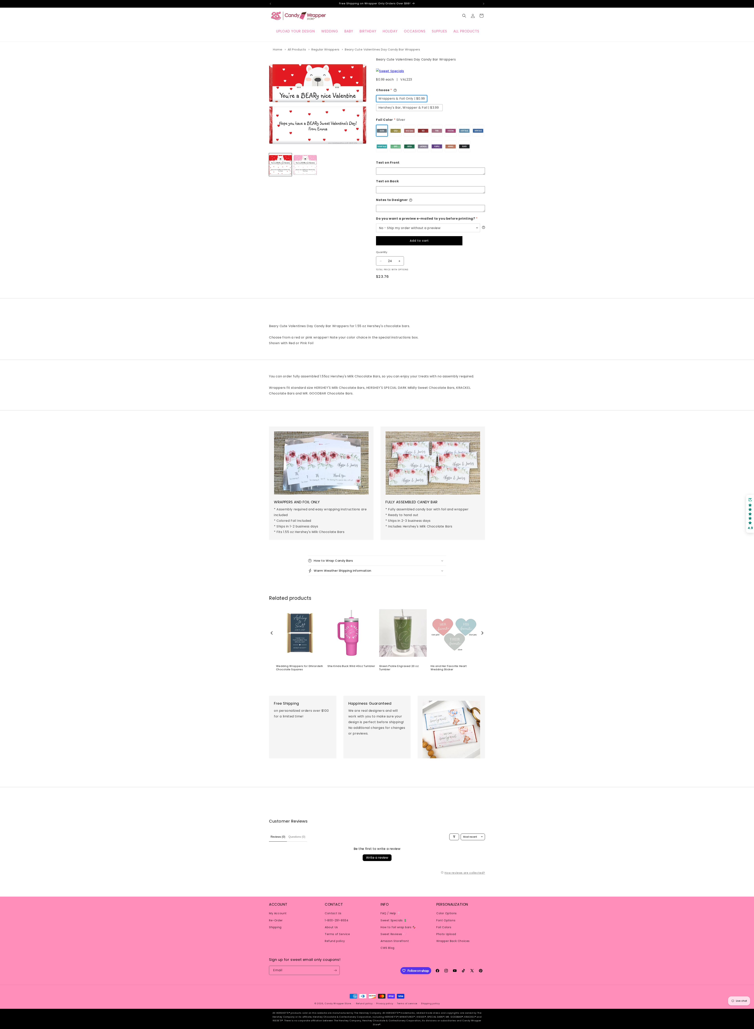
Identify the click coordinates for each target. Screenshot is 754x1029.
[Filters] (454, 836)
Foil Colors (443, 927)
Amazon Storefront (395, 941)
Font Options (445, 920)
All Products (297, 49)
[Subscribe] (335, 970)
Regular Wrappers (325, 49)
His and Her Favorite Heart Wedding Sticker (449, 668)
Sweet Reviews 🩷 (393, 934)
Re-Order (276, 920)
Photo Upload (446, 934)
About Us (331, 927)
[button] (464, 15)
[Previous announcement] (270, 3)
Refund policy (335, 941)
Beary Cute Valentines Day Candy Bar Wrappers (382, 49)
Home (277, 49)
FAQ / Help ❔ (390, 913)
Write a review (377, 857)
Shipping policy (430, 1003)
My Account (278, 913)
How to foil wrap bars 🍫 (398, 927)
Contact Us (333, 913)
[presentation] (272, 632)
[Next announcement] (483, 3)
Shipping (275, 927)
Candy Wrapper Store (338, 1003)
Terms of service (407, 1003)
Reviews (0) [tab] (278, 836)
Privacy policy (384, 1003)
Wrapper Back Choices (453, 941)
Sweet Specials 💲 (394, 920)
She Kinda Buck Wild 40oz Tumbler (351, 666)
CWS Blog (387, 948)
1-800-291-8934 (336, 920)
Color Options (446, 913)
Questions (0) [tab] (296, 836)
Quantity (381, 252)
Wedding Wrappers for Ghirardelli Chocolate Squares (299, 668)
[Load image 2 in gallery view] (305, 164)
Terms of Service (337, 934)
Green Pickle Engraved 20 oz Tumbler (399, 668)
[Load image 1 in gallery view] (280, 164)
